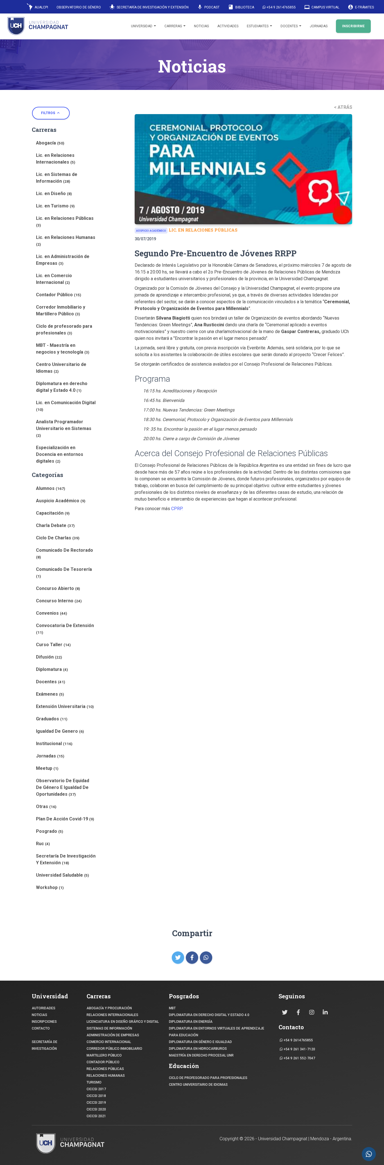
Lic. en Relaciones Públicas (65, 221)
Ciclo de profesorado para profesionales (64, 330)
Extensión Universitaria (65, 706)
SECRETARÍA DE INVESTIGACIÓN (44, 1045)
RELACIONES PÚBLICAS (105, 1069)
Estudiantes (258, 26)
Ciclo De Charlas (58, 537)
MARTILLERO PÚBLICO (104, 1055)
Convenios (51, 613)
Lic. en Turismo (55, 206)
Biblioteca (241, 7)
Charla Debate (55, 525)
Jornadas (318, 26)
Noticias (201, 26)
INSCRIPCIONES (44, 1022)
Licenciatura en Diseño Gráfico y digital (123, 1022)
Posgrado (49, 831)
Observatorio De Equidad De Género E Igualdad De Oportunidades (62, 787)
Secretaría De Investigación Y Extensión (66, 859)
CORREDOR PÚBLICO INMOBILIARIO (114, 1049)
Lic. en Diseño (54, 193)
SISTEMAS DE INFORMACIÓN (109, 1028)
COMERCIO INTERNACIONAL (109, 1042)
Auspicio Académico (60, 500)
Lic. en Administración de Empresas (62, 260)
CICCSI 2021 (96, 1116)
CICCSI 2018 (96, 1096)
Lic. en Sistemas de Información (56, 178)
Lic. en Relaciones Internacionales (55, 159)
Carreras (173, 26)
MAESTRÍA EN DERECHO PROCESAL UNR (201, 1055)
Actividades (227, 26)
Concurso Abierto (58, 588)
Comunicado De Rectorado (64, 553)
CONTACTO (41, 1028)
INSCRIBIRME (353, 26)
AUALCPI (41, 7)
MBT (172, 1008)
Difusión (49, 657)
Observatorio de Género (79, 7)
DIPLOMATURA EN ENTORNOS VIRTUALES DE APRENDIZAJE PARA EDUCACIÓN (216, 1031)
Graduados (51, 718)
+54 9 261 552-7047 (299, 1058)
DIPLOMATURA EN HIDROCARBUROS (198, 1049)
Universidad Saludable (62, 875)
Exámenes (50, 694)
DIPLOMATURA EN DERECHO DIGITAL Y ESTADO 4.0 (209, 1015)
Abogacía (50, 143)
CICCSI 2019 (96, 1103)
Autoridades (43, 1008)
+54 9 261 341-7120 (299, 1049)
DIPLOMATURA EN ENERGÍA (191, 1022)
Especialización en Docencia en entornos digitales (59, 454)
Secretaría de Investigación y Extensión (149, 7)
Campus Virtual (321, 7)
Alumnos (50, 488)
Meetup (47, 768)
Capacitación (53, 513)
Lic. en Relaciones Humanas (65, 240)
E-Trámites (361, 7)
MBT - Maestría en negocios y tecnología (62, 349)
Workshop (50, 887)
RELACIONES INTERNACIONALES (112, 1015)
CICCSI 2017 (96, 1089)
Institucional (54, 743)
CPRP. (177, 508)
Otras (46, 806)
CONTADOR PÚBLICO (103, 1062)
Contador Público (58, 294)
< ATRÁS (343, 107)
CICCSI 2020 (96, 1109)
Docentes (290, 26)
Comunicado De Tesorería (64, 572)
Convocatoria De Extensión (65, 629)
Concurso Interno (59, 600)
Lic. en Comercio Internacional (54, 279)
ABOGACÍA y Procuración (109, 1008)
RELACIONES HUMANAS (106, 1076)
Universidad (142, 26)
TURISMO (94, 1082)
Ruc (43, 843)
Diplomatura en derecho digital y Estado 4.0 (61, 387)
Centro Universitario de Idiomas (61, 368)
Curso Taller (53, 644)
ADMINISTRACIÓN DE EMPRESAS (113, 1035)
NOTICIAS (39, 1015)
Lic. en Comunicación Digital (66, 406)
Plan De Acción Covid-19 (65, 819)
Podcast (208, 7)
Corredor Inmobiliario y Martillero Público (60, 310)
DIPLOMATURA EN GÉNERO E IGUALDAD (200, 1042)
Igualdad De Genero (60, 731)
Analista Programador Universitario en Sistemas (63, 428)
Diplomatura (52, 669)
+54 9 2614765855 (281, 7)
